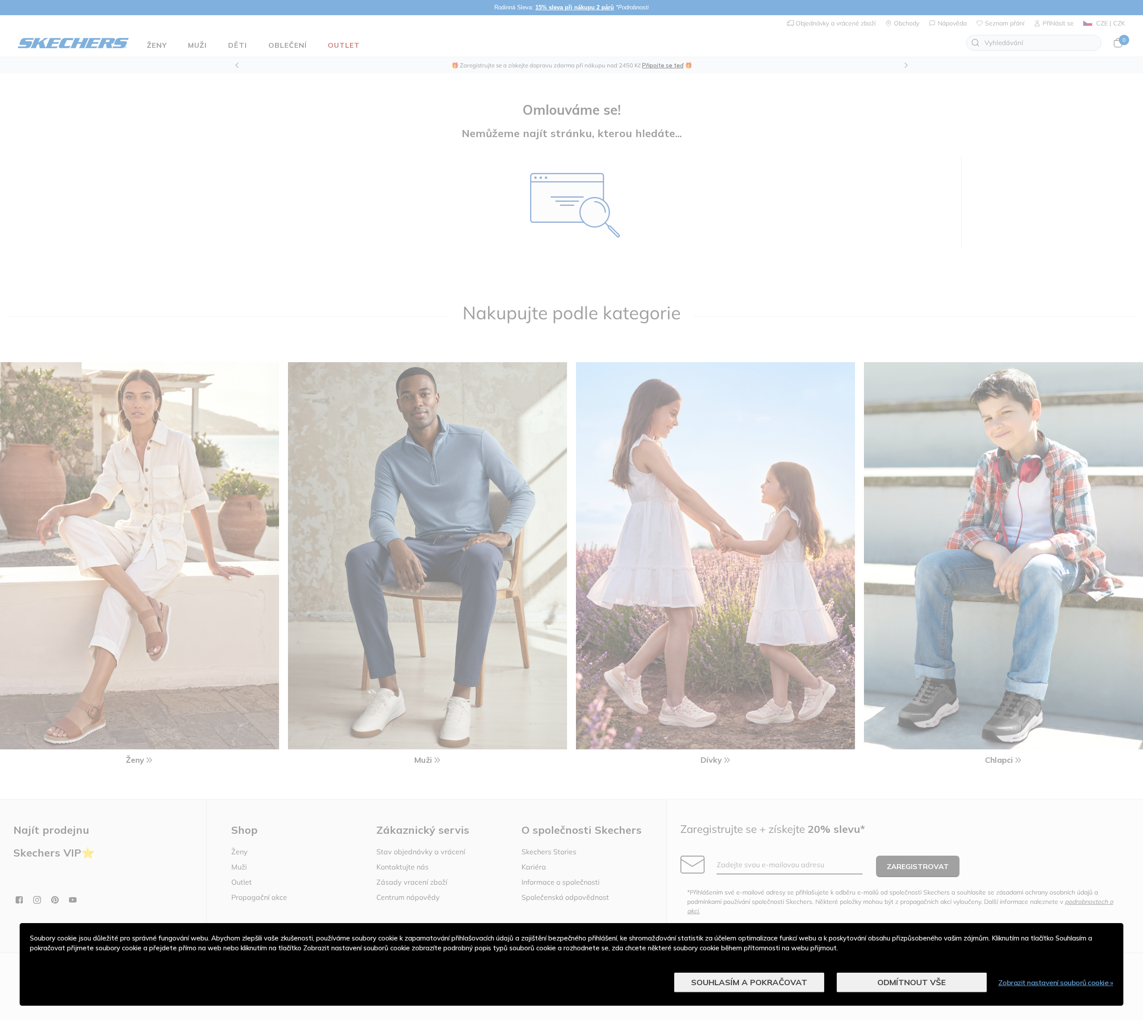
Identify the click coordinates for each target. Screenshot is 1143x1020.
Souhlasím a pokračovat (749, 982)
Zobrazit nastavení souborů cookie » (1056, 982)
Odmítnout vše (911, 982)
